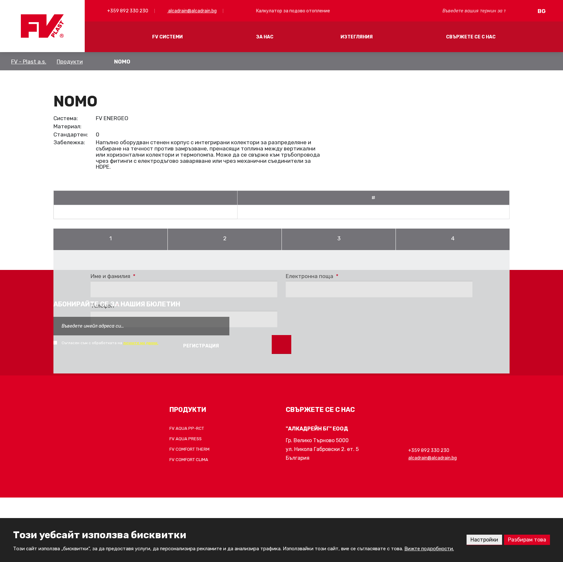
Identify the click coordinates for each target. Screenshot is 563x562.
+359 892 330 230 (127, 11)
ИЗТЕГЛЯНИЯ (356, 37)
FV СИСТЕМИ (167, 37)
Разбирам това (527, 540)
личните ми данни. (140, 343)
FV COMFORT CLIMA (188, 459)
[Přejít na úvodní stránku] (42, 26)
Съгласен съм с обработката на (110, 343)
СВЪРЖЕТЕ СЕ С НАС (471, 37)
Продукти (70, 61)
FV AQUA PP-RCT (186, 428)
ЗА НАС (264, 37)
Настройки (484, 540)
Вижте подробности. (429, 549)
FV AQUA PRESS (185, 438)
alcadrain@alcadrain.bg (192, 11)
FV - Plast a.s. (28, 61)
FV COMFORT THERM (189, 449)
